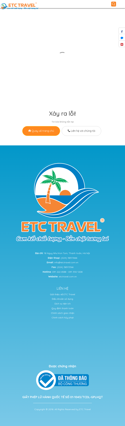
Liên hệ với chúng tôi (82, 130)
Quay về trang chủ (42, 130)
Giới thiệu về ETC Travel (62, 294)
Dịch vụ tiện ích (63, 303)
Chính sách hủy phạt (63, 317)
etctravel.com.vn (68, 276)
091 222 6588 (59, 271)
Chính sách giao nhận (62, 313)
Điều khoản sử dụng (62, 298)
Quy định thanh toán (62, 308)
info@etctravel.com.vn (66, 262)
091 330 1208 (75, 271)
